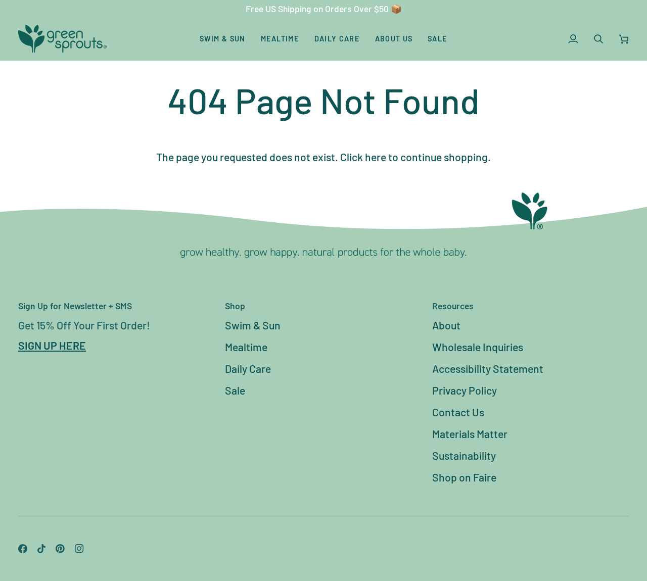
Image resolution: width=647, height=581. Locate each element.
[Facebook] (22, 548)
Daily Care (248, 368)
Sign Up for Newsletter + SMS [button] (75, 305)
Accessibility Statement (487, 368)
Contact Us (458, 412)
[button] (222, 38)
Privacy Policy (464, 390)
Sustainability (464, 455)
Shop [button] (235, 305)
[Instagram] (79, 548)
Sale (235, 390)
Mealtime (246, 347)
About (446, 325)
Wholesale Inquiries (477, 347)
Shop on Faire (464, 477)
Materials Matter (469, 433)
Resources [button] (453, 305)
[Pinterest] (60, 548)
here (375, 157)
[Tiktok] (41, 548)
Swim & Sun (253, 325)
